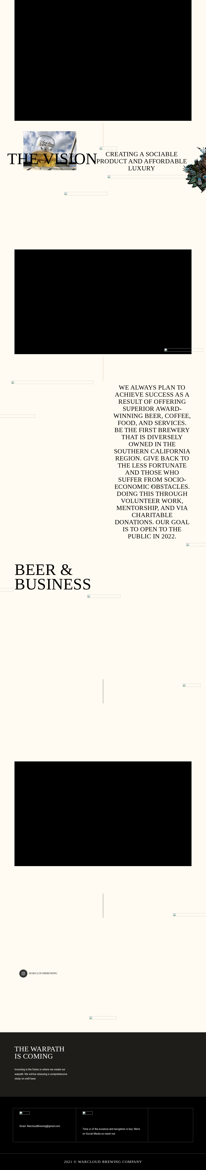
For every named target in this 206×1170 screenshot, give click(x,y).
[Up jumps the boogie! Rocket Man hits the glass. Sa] (36, 1015)
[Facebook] (138, 7)
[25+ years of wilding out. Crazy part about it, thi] (36, 994)
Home (21, 7)
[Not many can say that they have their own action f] (169, 1015)
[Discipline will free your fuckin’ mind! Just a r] (103, 1015)
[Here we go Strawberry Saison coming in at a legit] (136, 1015)
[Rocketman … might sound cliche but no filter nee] (69, 994)
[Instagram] (144, 7)
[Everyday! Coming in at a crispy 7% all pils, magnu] (136, 994)
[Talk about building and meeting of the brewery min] (69, 1015)
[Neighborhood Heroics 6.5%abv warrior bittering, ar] (103, 994)
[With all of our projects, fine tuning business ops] (169, 994)
